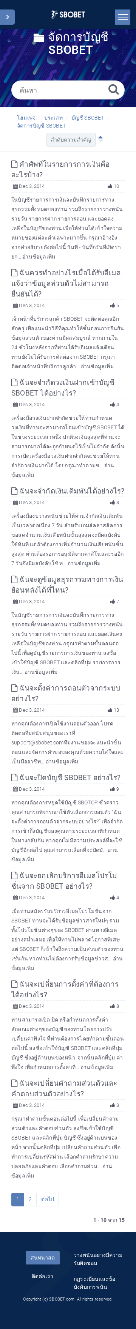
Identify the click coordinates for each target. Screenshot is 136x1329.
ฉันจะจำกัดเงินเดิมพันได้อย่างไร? (70, 491)
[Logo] (68, 15)
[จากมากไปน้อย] (99, 140)
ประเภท (53, 118)
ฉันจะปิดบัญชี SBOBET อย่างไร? (69, 777)
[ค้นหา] (113, 89)
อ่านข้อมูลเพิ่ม (38, 257)
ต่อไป (47, 1199)
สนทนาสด (43, 1258)
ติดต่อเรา (42, 1276)
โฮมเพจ (26, 118)
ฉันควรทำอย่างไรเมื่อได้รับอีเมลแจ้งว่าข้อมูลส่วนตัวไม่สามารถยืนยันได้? (66, 283)
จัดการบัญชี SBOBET (41, 126)
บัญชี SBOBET (87, 118)
